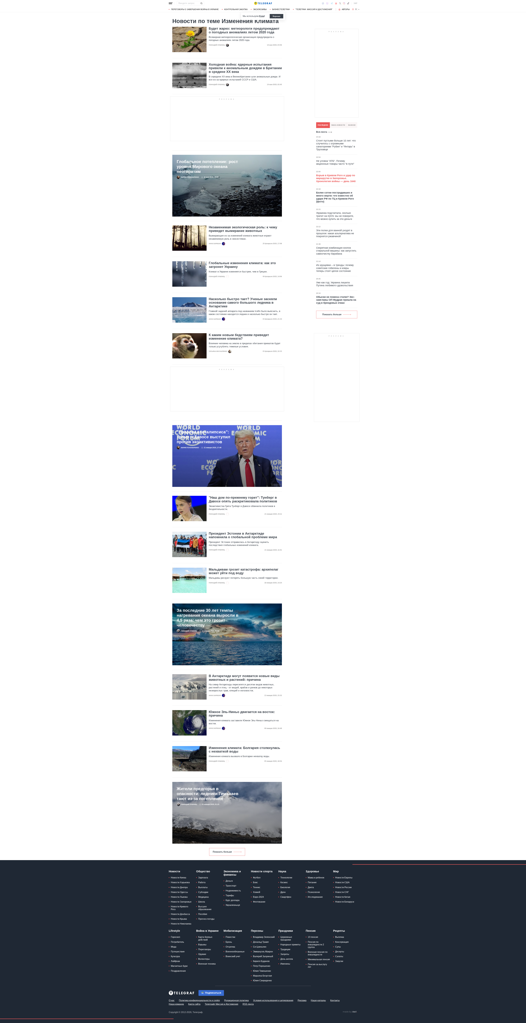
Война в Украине (207, 930)
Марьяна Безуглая (262, 976)
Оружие (202, 954)
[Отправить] (201, 3)
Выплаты (203, 887)
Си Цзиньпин (259, 947)
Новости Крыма (179, 919)
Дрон (283, 892)
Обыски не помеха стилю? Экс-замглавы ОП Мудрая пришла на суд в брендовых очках (336, 300)
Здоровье (312, 871)
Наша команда (176, 1004)
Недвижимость (233, 890)
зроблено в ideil (349, 1012)
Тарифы (230, 895)
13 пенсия (313, 937)
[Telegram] (332, 3)
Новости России (343, 887)
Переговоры (204, 949)
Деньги (229, 881)
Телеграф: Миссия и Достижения (221, 1004)
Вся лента (321, 132)
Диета (311, 887)
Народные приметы (290, 944)
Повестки (230, 937)
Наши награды (318, 1000)
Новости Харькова (180, 882)
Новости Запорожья (181, 902)
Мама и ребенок (316, 877)
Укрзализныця (233, 905)
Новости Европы (343, 877)
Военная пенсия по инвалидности (318, 953)
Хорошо (276, 16)
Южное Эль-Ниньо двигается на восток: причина (242, 713)
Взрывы (202, 944)
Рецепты (339, 930)
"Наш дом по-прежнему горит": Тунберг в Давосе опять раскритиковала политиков (243, 499)
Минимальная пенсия (319, 959)
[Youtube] (336, 3)
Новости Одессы (179, 892)
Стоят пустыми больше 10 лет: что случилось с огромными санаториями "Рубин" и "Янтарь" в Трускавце (336, 145)
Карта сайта (194, 1004)
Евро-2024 (258, 897)
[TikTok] (348, 3)
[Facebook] (323, 3)
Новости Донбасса (180, 914)
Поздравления (178, 971)
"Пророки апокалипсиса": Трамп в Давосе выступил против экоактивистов (203, 437)
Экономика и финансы (232, 873)
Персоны (257, 930)
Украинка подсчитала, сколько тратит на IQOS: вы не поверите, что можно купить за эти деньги (335, 216)
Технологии (286, 877)
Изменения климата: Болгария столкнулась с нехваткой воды (244, 749)
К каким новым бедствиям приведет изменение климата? (239, 336)
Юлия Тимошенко (262, 971)
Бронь (229, 942)
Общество (203, 871)
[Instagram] (344, 3)
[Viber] (327, 3)
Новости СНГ (342, 892)
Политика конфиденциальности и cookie (199, 1000)
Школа (201, 902)
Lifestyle (174, 930)
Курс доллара (232, 900)
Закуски (339, 961)
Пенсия (311, 930)
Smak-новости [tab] (338, 125)
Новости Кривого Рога (179, 907)
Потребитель (177, 942)
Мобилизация (233, 930)
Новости (174, 871)
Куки (261, 16)
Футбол (256, 877)
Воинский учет (233, 956)
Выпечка (339, 937)
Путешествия (178, 951)
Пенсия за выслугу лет (317, 965)
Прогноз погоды (206, 919)
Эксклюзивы (260, 9)
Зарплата (203, 877)
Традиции (285, 949)
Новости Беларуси (344, 902)
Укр (355, 3)
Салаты (339, 956)
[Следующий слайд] (359, 9)
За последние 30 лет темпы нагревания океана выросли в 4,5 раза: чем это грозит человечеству (207, 617)
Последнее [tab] (323, 125)
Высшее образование (204, 907)
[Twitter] (340, 3)
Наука (282, 871)
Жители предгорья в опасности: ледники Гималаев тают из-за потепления (207, 793)
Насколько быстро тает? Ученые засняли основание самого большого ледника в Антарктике (243, 302)
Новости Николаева (181, 924)
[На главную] (263, 3)
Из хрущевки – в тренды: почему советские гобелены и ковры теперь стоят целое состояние (335, 268)
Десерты (339, 951)
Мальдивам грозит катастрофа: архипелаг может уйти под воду (243, 571)
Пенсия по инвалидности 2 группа (316, 944)
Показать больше (222, 852)
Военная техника (207, 964)
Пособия (202, 914)
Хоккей (256, 892)
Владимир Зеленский (264, 937)
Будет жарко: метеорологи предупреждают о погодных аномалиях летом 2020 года (244, 30)
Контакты (335, 1000)
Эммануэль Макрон (263, 951)
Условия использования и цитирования (273, 1000)
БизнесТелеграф (281, 9)
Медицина (203, 897)
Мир (336, 871)
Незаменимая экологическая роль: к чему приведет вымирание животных (243, 229)
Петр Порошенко (261, 966)
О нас (172, 1000)
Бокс (255, 882)
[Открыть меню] (170, 3)
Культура (175, 956)
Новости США (342, 882)
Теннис (256, 887)
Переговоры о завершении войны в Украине (195, 9)
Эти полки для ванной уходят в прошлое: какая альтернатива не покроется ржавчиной (335, 233)
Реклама (302, 1000)
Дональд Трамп (261, 942)
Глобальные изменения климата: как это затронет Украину (242, 264)
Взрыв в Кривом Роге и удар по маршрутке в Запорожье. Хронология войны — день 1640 (336, 178)
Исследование (315, 897)
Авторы (346, 9)
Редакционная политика (236, 1000)
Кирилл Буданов (261, 961)
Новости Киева (178, 877)
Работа (201, 882)
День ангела (286, 959)
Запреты (284, 954)
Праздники (285, 930)
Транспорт (231, 886)
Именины (285, 964)
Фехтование (259, 902)
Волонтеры (204, 959)
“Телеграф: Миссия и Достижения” (313, 9)
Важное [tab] (352, 125)
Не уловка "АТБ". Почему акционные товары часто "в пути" (335, 162)
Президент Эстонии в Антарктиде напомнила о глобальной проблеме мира (243, 535)
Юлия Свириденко (262, 980)
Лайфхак (175, 961)
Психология (314, 892)
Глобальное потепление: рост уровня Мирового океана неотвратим (207, 166)
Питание (312, 882)
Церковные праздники (286, 938)
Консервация (342, 942)
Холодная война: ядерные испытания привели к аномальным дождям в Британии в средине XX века (245, 68)
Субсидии (203, 892)
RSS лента (248, 1004)
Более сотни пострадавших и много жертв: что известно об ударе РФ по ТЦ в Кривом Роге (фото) (335, 197)
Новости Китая (342, 897)
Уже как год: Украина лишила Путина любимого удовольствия (334, 284)
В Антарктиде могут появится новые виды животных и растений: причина (244, 677)
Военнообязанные (235, 951)
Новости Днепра (179, 887)
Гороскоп (175, 937)
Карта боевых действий (205, 938)
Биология (285, 887)
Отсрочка (230, 947)
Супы (338, 947)
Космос (284, 882)
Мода (173, 947)
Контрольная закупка (236, 9)
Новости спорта (261, 871)
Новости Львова (179, 897)
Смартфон (285, 897)
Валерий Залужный (263, 956)
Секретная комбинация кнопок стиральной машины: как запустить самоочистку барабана (336, 250)
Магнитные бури (179, 966)
